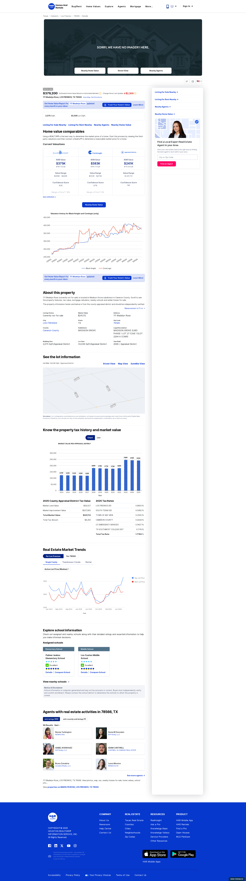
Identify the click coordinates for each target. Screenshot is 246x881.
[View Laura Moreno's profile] (101, 764)
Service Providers (159, 836)
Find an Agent (166, 164)
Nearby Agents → (163, 107)
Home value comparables (63, 131)
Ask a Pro (155, 824)
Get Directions (96, 97)
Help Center (105, 828)
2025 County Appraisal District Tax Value (66, 501)
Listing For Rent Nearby (80, 125)
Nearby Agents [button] (156, 71)
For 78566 (71, 556)
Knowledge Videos (160, 832)
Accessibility (54, 875)
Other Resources (159, 841)
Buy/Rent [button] (77, 6)
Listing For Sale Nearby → (166, 92)
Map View (123, 363)
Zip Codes (130, 836)
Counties (129, 824)
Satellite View (138, 363)
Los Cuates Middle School (90, 657)
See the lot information (61, 357)
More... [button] (149, 6)
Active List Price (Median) (56, 569)
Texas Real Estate (134, 820)
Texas (45, 16)
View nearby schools (55, 681)
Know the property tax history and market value (82, 430)
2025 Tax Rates (105, 501)
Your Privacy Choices (100, 875)
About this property (59, 293)
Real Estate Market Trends (64, 550)
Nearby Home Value (121, 125)
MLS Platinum (183, 836)
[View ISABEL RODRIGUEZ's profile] (48, 749)
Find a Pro (181, 828)
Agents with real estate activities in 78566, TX (80, 712)
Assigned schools (53, 642)
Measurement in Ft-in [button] (134, 308)
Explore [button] (109, 6)
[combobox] (177, 157)
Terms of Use (123, 875)
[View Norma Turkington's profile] (48, 733)
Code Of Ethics (59, 859)
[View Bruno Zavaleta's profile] (48, 764)
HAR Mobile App (184, 820)
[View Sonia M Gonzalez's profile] (101, 733)
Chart (90, 438)
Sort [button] (56, 725)
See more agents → (136, 775)
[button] (174, 6)
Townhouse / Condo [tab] (71, 562)
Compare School (62, 672)
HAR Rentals (182, 824)
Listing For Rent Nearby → (166, 99)
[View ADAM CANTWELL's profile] (101, 749)
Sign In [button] (187, 6)
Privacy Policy (73, 875)
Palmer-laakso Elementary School (55, 657)
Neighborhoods (132, 832)
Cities (128, 828)
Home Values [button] (93, 6)
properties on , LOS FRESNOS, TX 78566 (73, 787)
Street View (109, 363)
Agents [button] (122, 6)
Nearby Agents (101, 125)
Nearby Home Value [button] (90, 71)
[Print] (192, 81)
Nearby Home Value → (165, 114)
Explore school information (62, 630)
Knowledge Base (159, 828)
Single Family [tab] (51, 562)
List (98, 438)
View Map (86, 97)
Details (49, 672)
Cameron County (51, 330)
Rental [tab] (88, 562)
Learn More (138, 105)
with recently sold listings (74, 719)
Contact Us (105, 832)
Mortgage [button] (135, 6)
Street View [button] (123, 71)
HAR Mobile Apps (152, 861)
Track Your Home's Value (118, 105)
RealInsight (156, 820)
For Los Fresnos (53, 556)
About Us (104, 820)
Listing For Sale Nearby (54, 125)
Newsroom (104, 824)
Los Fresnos (66, 16)
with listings (51, 719)
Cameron (54, 16)
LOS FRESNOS (50, 323)
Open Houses (183, 832)
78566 (77, 16)
